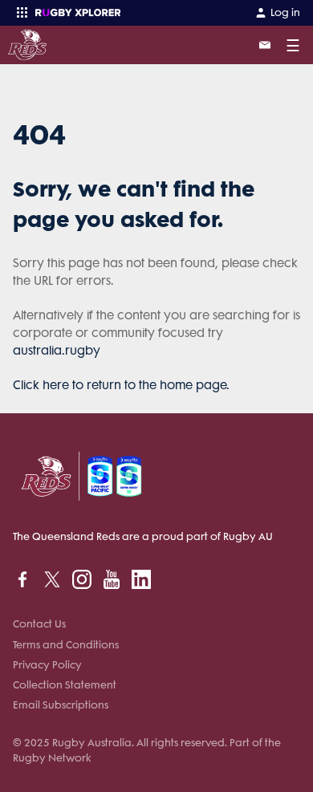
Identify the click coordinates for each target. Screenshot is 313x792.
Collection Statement (64, 685)
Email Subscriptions (60, 705)
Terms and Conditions (66, 645)
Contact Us (39, 624)
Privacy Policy (47, 665)
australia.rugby (56, 350)
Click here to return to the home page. (121, 385)
